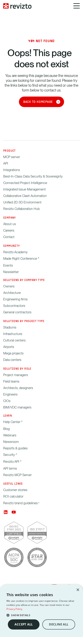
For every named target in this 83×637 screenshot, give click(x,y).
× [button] (77, 589)
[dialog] (41, 611)
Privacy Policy (14, 609)
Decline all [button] (58, 624)
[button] (41, 615)
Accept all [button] (24, 624)
